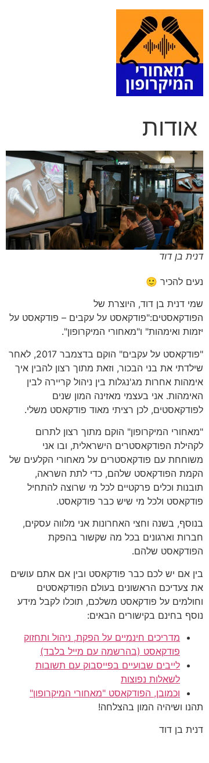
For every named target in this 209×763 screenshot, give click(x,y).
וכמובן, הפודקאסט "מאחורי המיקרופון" (105, 693)
